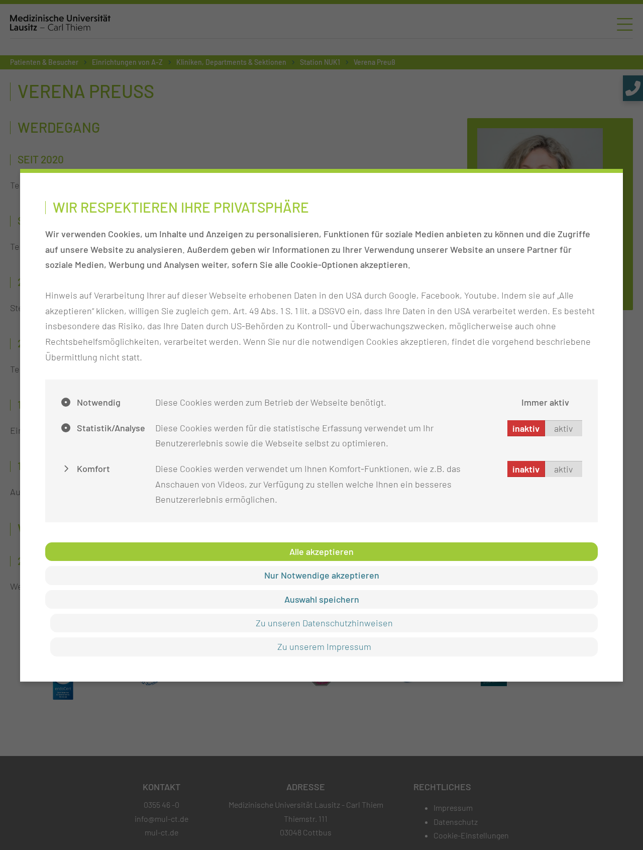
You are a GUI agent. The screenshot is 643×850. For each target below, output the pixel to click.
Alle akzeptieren (321, 551)
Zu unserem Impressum (324, 646)
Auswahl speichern (321, 599)
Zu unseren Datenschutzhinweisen (324, 622)
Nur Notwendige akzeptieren (321, 575)
